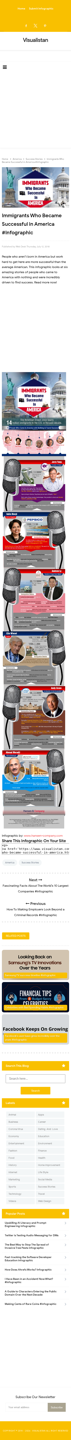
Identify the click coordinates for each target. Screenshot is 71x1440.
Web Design (44, 1201)
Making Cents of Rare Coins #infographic (30, 1304)
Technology (15, 1193)
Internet (13, 1172)
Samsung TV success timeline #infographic (30, 975)
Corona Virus (16, 1129)
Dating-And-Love (48, 1129)
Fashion (13, 1150)
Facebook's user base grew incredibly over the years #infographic (32, 1037)
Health (41, 1157)
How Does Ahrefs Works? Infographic (28, 1269)
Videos (12, 1201)
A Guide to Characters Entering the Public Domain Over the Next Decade (31, 1293)
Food (11, 1157)
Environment (45, 1143)
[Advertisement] (35, 110)
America (9, 862)
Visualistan (39, 1430)
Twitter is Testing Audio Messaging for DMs (32, 1235)
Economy (14, 1136)
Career (42, 1121)
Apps (41, 1114)
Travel (41, 1193)
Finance (42, 1150)
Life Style (43, 1172)
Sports (12, 1186)
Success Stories (30, 862)
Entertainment (16, 1143)
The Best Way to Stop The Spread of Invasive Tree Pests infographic (27, 1246)
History (13, 1165)
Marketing (14, 1179)
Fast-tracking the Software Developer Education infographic (28, 1259)
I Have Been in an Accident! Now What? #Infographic (29, 1280)
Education (43, 1136)
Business (13, 1121)
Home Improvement (49, 1165)
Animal (12, 1114)
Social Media (45, 1179)
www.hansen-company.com (43, 836)
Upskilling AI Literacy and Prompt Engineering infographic (25, 1224)
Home (21, 8)
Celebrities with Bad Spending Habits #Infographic (34, 1007)
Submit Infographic (41, 8)
